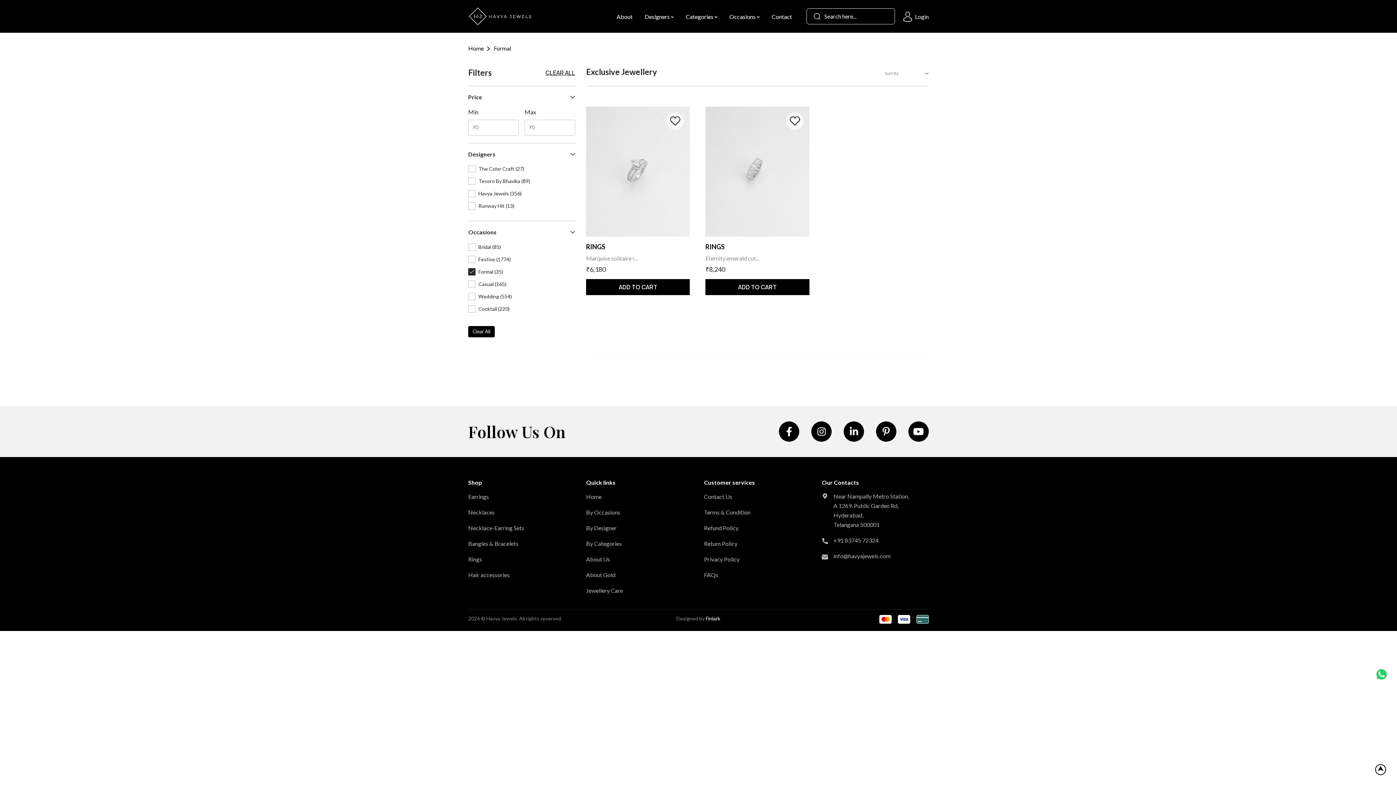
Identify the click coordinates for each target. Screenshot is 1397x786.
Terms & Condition (727, 512)
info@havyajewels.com (862, 555)
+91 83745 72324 (856, 540)
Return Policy (720, 543)
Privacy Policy (722, 559)
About (625, 16)
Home (476, 48)
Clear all (560, 73)
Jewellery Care (604, 590)
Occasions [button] (743, 16)
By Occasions (603, 512)
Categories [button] (700, 16)
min (473, 111)
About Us (598, 559)
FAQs (711, 574)
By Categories (604, 543)
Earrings (478, 496)
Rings (475, 559)
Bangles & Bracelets (493, 543)
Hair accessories (489, 574)
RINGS (595, 247)
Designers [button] (658, 16)
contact (782, 16)
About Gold (601, 574)
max (530, 111)
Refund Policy (721, 527)
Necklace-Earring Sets (496, 527)
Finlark (713, 618)
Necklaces (481, 512)
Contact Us (718, 496)
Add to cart (638, 287)
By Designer (601, 527)
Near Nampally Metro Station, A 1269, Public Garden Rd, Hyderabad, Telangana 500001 (871, 510)
